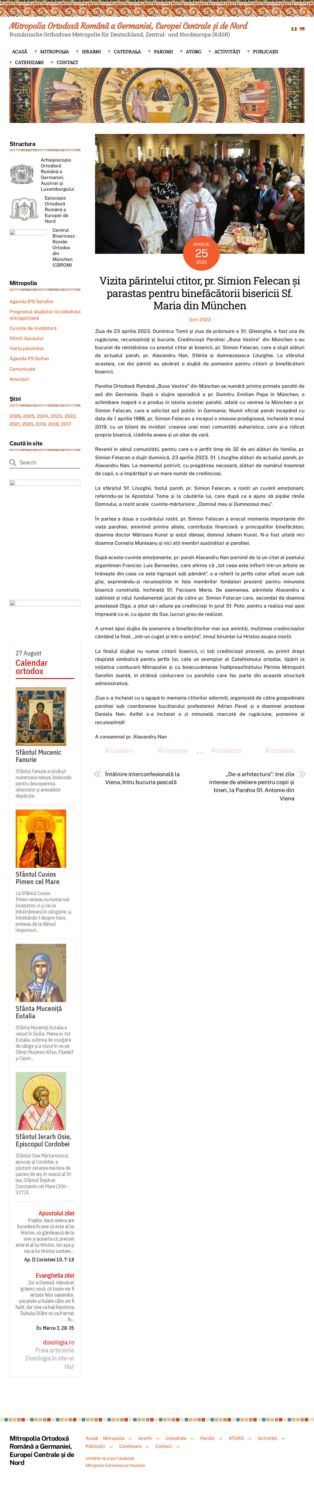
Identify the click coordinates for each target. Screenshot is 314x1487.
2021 (15, 424)
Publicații (265, 51)
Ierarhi (91, 51)
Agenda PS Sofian (29, 358)
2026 (15, 416)
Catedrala (127, 51)
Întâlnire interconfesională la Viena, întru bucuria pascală (142, 778)
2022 (69, 416)
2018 (53, 424)
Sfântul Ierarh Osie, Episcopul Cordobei (43, 1140)
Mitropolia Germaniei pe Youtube (115, 1465)
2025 (28, 416)
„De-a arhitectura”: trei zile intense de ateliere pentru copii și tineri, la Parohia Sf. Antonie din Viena (251, 786)
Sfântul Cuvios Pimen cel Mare (37, 878)
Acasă (19, 51)
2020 (27, 424)
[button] (19, 95)
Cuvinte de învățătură (33, 328)
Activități (227, 51)
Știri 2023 (200, 319)
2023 (56, 416)
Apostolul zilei (56, 1213)
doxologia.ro (58, 1342)
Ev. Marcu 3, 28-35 (55, 1328)
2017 (66, 424)
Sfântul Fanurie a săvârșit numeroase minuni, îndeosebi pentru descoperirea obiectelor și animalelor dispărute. (43, 783)
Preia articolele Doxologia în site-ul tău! (49, 1358)
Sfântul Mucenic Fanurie (38, 756)
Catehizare (29, 62)
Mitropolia (54, 51)
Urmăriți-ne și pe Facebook (110, 1458)
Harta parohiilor (27, 348)
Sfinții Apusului (27, 338)
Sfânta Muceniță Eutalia (39, 1012)
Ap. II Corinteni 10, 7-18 (49, 1259)
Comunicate (23, 369)
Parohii (163, 51)
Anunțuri (19, 379)
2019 (41, 424)
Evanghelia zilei (55, 1275)
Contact (67, 62)
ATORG (193, 51)
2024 (42, 416)
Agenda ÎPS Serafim (31, 301)
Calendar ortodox (32, 667)
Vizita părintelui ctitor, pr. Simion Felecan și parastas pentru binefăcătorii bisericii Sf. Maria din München (199, 292)
